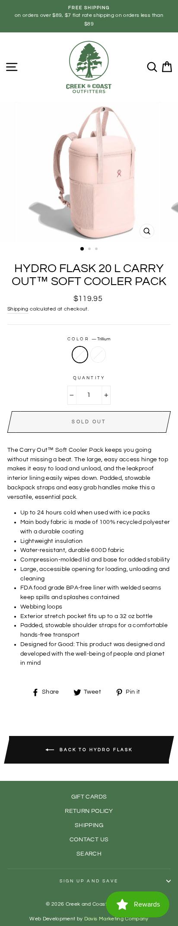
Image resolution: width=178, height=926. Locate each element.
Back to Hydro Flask (95, 750)
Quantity (89, 378)
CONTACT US (89, 840)
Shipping (18, 309)
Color (88, 339)
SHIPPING (89, 825)
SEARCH (89, 854)
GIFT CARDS (89, 797)
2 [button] (90, 249)
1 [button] (82, 249)
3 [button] (97, 249)
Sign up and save (89, 881)
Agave (98, 354)
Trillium (80, 354)
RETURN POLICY (89, 811)
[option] (89, 16)
